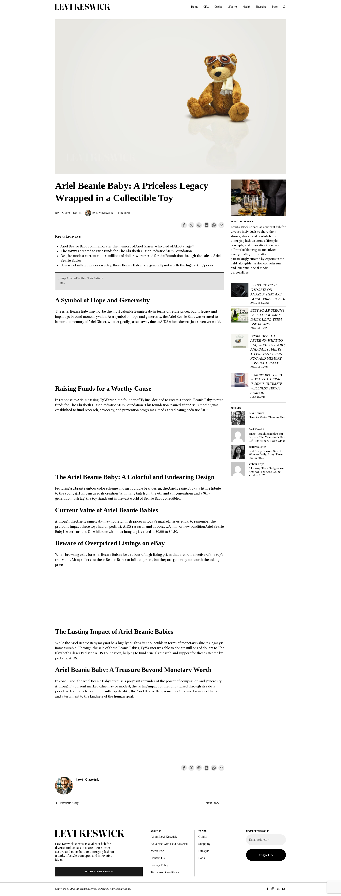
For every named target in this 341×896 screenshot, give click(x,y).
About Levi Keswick (164, 836)
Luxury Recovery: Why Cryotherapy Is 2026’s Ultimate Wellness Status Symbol (267, 384)
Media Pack (158, 851)
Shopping (204, 843)
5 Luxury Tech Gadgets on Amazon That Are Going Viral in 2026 (267, 292)
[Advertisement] (139, 356)
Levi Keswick (104, 213)
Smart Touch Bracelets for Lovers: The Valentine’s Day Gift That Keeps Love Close (267, 437)
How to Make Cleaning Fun (267, 417)
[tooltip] (184, 225)
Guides (77, 213)
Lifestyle (203, 851)
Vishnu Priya (256, 463)
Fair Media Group (120, 888)
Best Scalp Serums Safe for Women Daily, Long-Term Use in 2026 (267, 317)
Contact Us (158, 858)
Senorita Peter (257, 446)
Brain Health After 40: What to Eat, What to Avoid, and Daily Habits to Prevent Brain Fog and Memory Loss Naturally (268, 349)
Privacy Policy (160, 865)
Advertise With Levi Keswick (169, 843)
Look (201, 858)
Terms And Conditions (165, 872)
